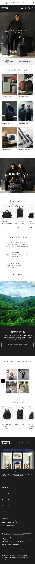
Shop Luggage (6, 96)
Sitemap (3, 559)
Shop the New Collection (17, 38)
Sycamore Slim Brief (6, 223)
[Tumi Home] (4, 8)
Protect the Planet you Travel (17, 344)
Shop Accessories (24, 149)
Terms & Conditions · (15, 557)
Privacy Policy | (25, 557)
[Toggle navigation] (33, 8)
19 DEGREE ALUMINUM (20, 221)
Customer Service (7, 494)
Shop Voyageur (6, 149)
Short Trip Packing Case (19, 224)
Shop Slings (5, 123)
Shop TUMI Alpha (23, 123)
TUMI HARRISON (5, 221)
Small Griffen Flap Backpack (6, 425)
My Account (5, 500)
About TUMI (5, 506)
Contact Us (5, 512)
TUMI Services (17, 274)
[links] (17, 254)
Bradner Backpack (20, 424)
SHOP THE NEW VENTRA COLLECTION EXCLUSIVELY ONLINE (12, 3)
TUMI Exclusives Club (8, 488)
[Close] (34, 2)
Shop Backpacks (23, 96)
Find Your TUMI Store (7, 478)
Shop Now (17, 179)
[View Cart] (29, 8)
